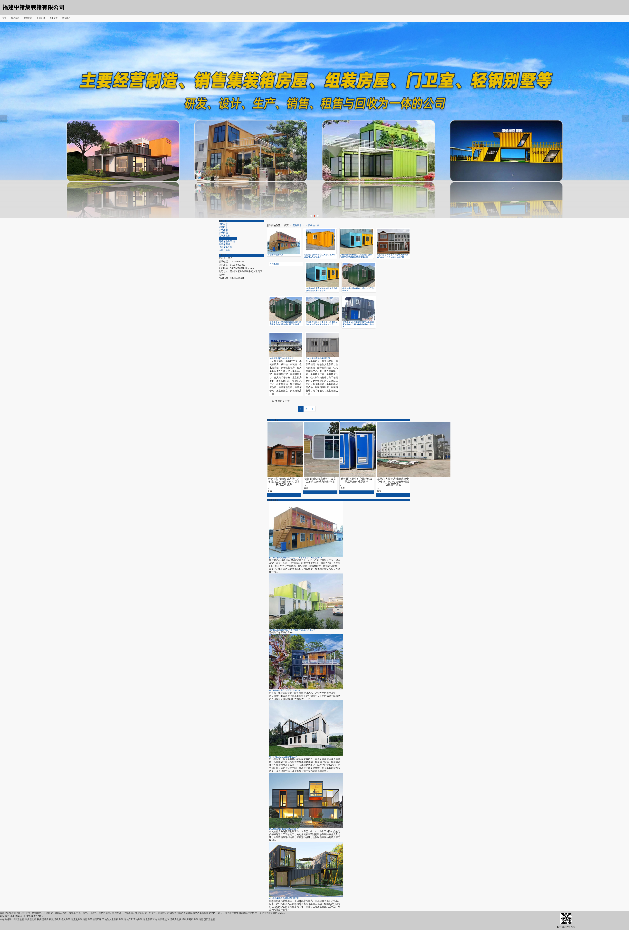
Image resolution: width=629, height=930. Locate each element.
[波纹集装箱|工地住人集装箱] (285, 345)
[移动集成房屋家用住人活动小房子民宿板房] (358, 275)
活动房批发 (175, 919)
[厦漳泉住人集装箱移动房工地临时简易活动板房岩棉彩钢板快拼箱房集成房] (358, 309)
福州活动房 (42, 919)
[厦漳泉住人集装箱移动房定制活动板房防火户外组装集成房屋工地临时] (285, 309)
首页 (286, 225)
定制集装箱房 (80, 919)
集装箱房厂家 (95, 919)
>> (312, 409)
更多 (276, 420)
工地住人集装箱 (110, 919)
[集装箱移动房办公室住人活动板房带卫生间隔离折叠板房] (320, 241)
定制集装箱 (224, 235)
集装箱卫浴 (224, 244)
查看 (269, 491)
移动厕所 (223, 229)
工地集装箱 (139, 919)
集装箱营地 (151, 919)
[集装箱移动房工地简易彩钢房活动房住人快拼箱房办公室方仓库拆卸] (393, 241)
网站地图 (4, 916)
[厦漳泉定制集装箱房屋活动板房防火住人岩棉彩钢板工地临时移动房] (322, 309)
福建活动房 (55, 919)
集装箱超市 (163, 919)
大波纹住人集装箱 (228, 238)
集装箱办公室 (126, 919)
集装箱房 (198, 919)
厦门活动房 (209, 919)
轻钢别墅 (223, 223)
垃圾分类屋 (224, 250)
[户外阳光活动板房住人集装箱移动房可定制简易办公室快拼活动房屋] (356, 241)
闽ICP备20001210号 (33, 916)
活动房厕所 (187, 919)
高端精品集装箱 (227, 241)
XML (12, 916)
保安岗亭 (223, 226)
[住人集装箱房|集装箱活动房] (322, 345)
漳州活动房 (18, 919)
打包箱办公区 (225, 247)
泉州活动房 (30, 919)
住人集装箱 (67, 919)
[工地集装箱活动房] (283, 241)
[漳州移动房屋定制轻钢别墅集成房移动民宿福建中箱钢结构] (322, 275)
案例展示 (297, 225)
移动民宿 (223, 232)
